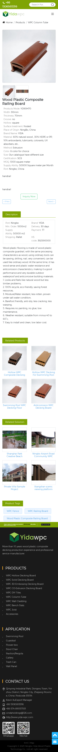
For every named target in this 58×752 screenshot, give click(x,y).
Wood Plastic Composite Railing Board (27, 518)
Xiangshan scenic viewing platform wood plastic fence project (44, 488)
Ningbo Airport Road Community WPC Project (43, 455)
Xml (26, 743)
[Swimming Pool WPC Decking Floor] (14, 391)
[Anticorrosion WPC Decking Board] (44, 391)
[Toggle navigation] (52, 14)
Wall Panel (11, 666)
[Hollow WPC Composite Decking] (14, 358)
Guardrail (11, 640)
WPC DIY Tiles (13, 592)
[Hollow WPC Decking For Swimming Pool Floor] (44, 358)
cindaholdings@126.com (19, 713)
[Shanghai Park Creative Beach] (14, 440)
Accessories (12, 614)
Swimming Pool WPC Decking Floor (14, 406)
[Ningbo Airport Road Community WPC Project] (44, 440)
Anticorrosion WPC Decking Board (44, 406)
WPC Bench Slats (15, 605)
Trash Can (11, 662)
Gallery (9, 657)
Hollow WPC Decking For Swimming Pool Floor (43, 373)
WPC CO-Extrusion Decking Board (24, 588)
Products (20, 22)
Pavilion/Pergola (14, 653)
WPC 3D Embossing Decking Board (24, 584)
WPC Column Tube (38, 22)
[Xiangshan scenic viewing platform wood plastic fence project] (44, 472)
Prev (6, 201)
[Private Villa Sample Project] (14, 472)
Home (9, 22)
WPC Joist (11, 609)
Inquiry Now (29, 196)
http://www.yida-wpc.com (19, 717)
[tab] (11, 214)
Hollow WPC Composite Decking (14, 373)
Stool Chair (12, 649)
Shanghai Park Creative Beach (14, 455)
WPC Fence (13, 511)
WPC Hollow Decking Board (21, 575)
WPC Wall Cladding (16, 601)
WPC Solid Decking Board (20, 579)
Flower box (12, 645)
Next (51, 201)
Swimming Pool (14, 636)
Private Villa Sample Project (14, 488)
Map (32, 743)
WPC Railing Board (38, 511)
